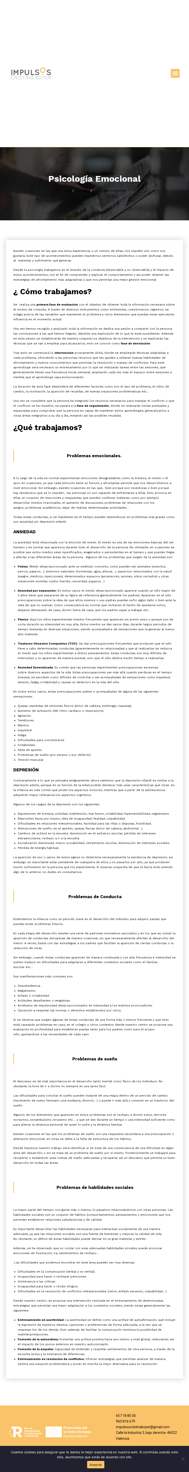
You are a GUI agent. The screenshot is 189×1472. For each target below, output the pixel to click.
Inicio (67, 190)
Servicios (82, 190)
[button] (175, 73)
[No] (182, 1458)
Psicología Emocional (110, 190)
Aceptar (96, 1465)
